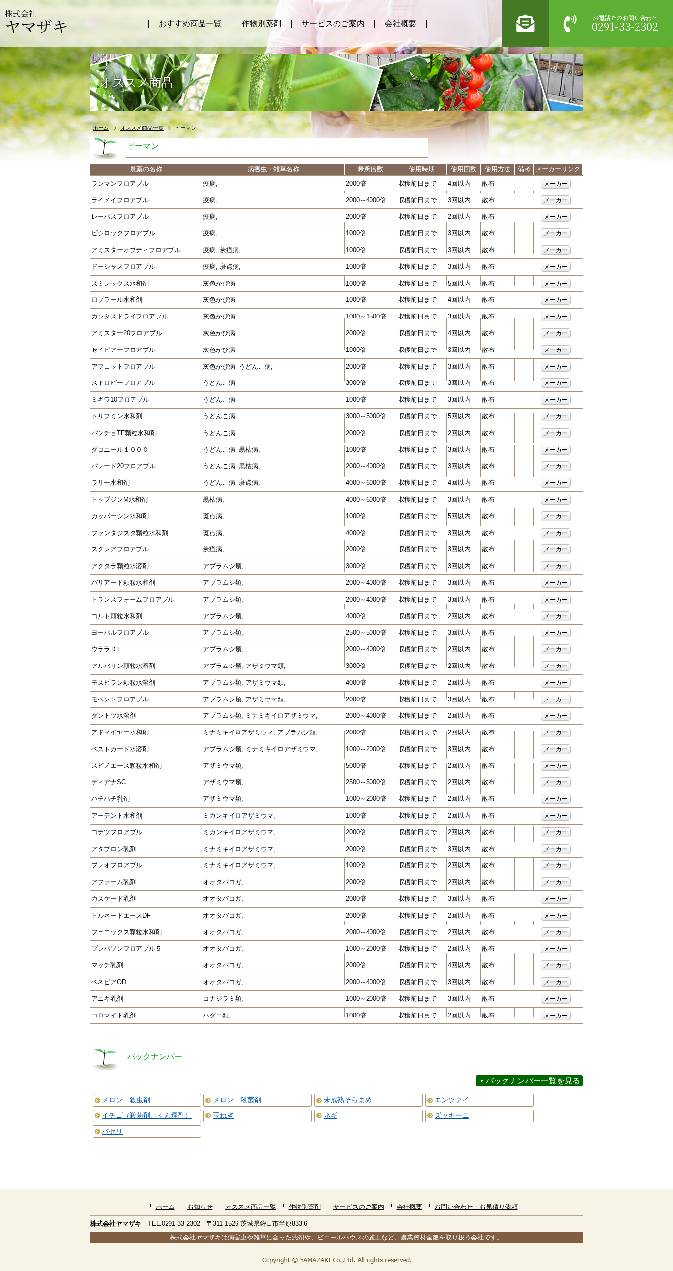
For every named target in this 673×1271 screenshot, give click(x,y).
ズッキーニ (452, 1115)
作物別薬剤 (261, 23)
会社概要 (400, 23)
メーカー (556, 184)
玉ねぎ (223, 1115)
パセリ (112, 1131)
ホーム (101, 128)
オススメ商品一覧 (142, 128)
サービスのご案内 (333, 23)
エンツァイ (452, 1100)
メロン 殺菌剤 (237, 1100)
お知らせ (200, 1206)
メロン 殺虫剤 (126, 1100)
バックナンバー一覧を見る (533, 1081)
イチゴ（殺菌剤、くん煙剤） (147, 1115)
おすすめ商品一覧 (190, 23)
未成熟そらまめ (348, 1100)
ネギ (330, 1115)
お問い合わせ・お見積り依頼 (476, 1206)
